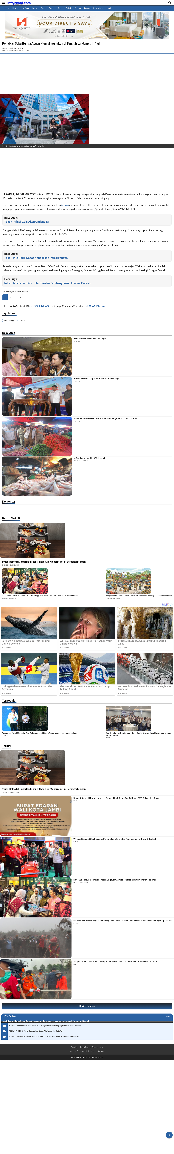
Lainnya (168, 1016)
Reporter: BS (7, 48)
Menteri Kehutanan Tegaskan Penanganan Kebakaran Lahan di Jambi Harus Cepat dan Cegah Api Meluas (122, 920)
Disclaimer (84, 1047)
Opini (43, 8)
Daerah (78, 8)
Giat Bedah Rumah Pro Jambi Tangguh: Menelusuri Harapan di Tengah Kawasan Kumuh (46, 1020)
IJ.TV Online (9, 1016)
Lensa (6, 8)
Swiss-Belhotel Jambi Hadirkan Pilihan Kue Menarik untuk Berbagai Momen (44, 561)
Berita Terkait (11, 518)
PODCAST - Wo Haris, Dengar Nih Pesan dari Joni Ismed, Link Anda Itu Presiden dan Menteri (44, 1036)
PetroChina (98, 8)
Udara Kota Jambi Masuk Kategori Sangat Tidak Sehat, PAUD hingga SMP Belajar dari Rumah (116, 798)
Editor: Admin (18, 48)
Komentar (8, 501)
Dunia (34, 8)
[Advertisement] (87, 74)
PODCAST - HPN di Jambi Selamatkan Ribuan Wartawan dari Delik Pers (36, 1031)
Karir (72, 1051)
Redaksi (74, 1047)
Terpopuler (9, 700)
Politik (68, 8)
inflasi (23, 320)
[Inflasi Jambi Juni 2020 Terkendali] (37, 475)
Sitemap (101, 1051)
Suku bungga (9, 320)
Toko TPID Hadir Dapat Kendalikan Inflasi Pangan (36, 257)
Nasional (25, 8)
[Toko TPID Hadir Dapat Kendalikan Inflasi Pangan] (37, 396)
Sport (60, 8)
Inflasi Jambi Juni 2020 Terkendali (89, 458)
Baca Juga (8, 332)
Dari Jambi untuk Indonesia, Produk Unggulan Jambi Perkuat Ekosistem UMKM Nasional (41, 596)
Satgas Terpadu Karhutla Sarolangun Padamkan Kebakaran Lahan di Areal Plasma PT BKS (115, 961)
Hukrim (15, 8)
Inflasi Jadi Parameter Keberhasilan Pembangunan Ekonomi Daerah (47, 283)
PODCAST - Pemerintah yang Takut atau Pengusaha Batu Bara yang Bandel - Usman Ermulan (45, 1026)
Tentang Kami (97, 1047)
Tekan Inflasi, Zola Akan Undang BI (26, 221)
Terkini (6, 745)
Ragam (87, 8)
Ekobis (51, 8)
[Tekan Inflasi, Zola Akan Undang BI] (37, 356)
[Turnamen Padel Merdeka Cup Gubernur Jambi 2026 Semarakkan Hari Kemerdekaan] (53, 719)
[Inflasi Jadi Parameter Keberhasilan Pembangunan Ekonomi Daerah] (37, 436)
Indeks (109, 8)
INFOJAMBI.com (95, 306)
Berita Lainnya (87, 1006)
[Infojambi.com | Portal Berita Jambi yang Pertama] (19, 2)
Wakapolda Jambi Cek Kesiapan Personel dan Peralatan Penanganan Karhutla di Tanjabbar (115, 839)
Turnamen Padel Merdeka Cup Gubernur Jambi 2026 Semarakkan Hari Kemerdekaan (39, 733)
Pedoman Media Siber (86, 1051)
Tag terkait (9, 313)
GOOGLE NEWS (39, 306)
